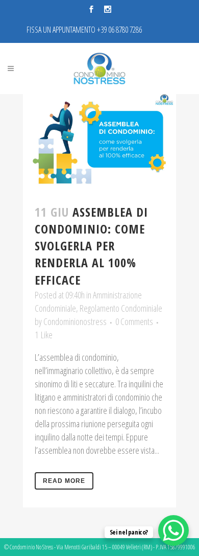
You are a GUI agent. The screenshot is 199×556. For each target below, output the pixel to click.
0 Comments (134, 321)
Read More (64, 480)
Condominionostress (75, 321)
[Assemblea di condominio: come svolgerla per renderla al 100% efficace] (99, 143)
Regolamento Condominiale (121, 308)
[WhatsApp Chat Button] (173, 530)
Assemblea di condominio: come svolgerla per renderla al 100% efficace (91, 245)
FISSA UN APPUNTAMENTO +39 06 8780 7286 (84, 29)
